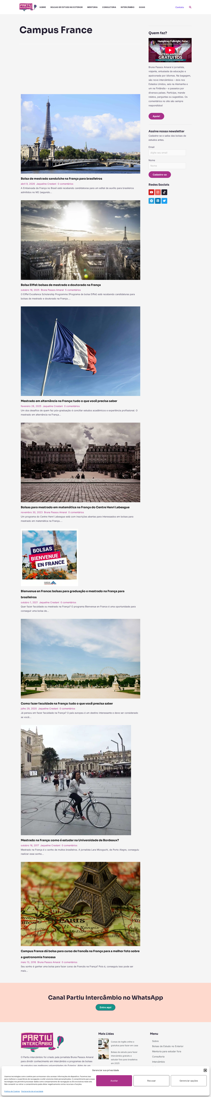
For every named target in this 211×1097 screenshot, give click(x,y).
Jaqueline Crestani (46, 183)
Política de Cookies (12, 1091)
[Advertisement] (80, 68)
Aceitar (114, 1080)
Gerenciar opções (189, 1080)
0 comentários (65, 183)
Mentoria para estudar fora (166, 1051)
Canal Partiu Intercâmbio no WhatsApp (105, 997)
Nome (152, 160)
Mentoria (92, 7)
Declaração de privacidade (32, 1091)
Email (151, 147)
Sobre (42, 7)
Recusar (151, 1080)
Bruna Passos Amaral (52, 289)
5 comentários (73, 289)
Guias (142, 7)
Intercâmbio (127, 7)
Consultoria (109, 7)
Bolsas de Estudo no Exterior (67, 7)
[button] (205, 1070)
